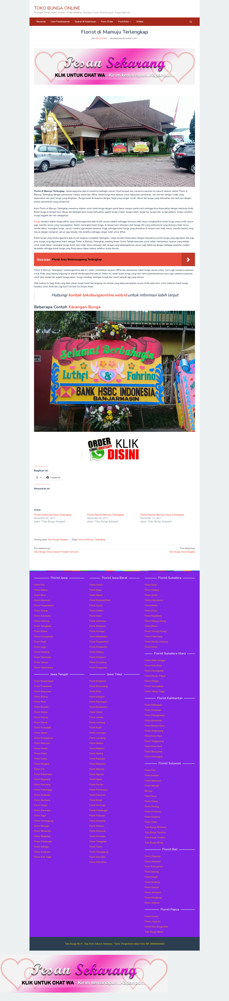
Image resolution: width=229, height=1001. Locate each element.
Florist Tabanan (152, 902)
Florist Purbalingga (43, 789)
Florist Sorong (151, 916)
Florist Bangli (151, 876)
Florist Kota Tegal (42, 856)
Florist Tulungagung (98, 851)
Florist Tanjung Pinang (155, 631)
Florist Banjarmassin (155, 725)
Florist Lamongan (97, 732)
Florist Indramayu (97, 620)
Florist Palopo (151, 801)
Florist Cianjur (96, 605)
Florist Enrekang (153, 811)
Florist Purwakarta (98, 646)
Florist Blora (40, 595)
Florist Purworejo (42, 794)
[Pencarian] (191, 21)
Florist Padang (152, 589)
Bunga (37, 221)
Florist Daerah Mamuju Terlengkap (105, 514)
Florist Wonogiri (41, 825)
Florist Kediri (95, 727)
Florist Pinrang (152, 806)
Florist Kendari (152, 775)
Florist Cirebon (96, 610)
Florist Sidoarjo (96, 825)
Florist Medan (151, 605)
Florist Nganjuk (96, 774)
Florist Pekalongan (43, 774)
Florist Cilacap (41, 610)
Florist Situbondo (97, 830)
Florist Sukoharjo (42, 615)
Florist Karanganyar (43, 636)
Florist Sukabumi (97, 657)
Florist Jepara (40, 732)
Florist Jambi (151, 595)
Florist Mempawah (153, 751)
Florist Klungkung (153, 897)
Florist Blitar (95, 691)
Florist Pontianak (153, 710)
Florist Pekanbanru (154, 600)
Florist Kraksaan (97, 815)
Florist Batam (151, 626)
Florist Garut (95, 615)
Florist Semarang (42, 657)
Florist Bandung (41, 651)
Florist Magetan (96, 748)
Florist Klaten (40, 753)
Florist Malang (96, 753)
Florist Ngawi (95, 779)
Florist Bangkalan (97, 680)
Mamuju (148, 790)
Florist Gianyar (152, 887)
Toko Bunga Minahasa (155, 827)
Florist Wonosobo (42, 830)
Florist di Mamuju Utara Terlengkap (52, 514)
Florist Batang (41, 696)
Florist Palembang (153, 636)
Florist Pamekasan (98, 789)
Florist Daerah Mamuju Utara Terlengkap (162, 514)
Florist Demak (41, 722)
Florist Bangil (95, 800)
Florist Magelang (42, 779)
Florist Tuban (95, 846)
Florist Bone (150, 796)
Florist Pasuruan (97, 794)
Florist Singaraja (152, 856)
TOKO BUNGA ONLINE (57, 8)
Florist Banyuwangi (98, 686)
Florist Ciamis (96, 584)
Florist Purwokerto (43, 686)
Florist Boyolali (41, 706)
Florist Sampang (97, 820)
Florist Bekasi (96, 595)
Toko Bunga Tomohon (155, 832)
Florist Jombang (97, 722)
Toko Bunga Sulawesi (57, 539)
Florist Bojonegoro (98, 701)
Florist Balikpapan (153, 704)
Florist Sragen (41, 805)
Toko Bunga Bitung (154, 842)
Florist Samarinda (153, 720)
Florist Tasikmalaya (43, 667)
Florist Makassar (153, 780)
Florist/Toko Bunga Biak (156, 926)
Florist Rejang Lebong (155, 620)
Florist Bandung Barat (99, 600)
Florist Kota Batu (97, 856)
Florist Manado (152, 785)
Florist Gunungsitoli (154, 670)
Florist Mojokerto (97, 763)
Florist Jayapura (152, 921)
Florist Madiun (41, 589)
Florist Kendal (40, 748)
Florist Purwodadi (42, 727)
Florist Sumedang (97, 662)
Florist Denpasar (153, 861)
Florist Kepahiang (153, 615)
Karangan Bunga (84, 307)
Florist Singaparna (98, 667)
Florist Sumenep (97, 836)
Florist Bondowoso (98, 706)
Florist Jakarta (41, 662)
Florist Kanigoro (97, 696)
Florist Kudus (40, 758)
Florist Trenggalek (42, 626)
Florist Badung (152, 871)
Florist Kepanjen (97, 758)
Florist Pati (39, 584)
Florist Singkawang (154, 730)
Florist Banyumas (42, 691)
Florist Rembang (42, 800)
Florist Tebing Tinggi (154, 691)
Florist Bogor (40, 641)
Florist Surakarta (42, 851)
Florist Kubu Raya (153, 735)
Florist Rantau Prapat (155, 675)
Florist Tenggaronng (154, 741)
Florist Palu (150, 770)
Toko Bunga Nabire (154, 931)
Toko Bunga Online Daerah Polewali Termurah (56, 550)
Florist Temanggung (43, 820)
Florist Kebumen (42, 600)
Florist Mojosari (96, 768)
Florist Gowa (151, 821)
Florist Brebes (41, 631)
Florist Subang (96, 651)
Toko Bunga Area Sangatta (182, 550)
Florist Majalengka (98, 636)
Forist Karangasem (154, 866)
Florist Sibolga (152, 680)
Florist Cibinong (41, 620)
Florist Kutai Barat (153, 746)
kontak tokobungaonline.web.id (97, 295)
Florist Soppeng (152, 816)
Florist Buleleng (152, 882)
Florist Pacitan (96, 784)
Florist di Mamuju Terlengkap (91, 539)
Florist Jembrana (153, 892)
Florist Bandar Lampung (156, 641)
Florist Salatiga (41, 846)
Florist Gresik (95, 712)
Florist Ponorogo (97, 805)
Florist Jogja (40, 646)
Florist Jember (96, 717)
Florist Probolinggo (98, 810)
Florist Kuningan (97, 631)
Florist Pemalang (42, 784)
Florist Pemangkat (153, 756)
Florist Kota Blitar (97, 862)
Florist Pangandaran (43, 605)
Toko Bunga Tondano (155, 837)
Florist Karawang (97, 626)
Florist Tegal (40, 815)
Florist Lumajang (97, 737)
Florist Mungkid (41, 763)
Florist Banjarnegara (43, 680)
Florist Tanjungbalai (154, 686)
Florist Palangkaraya (155, 715)
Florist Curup (151, 610)
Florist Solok (151, 584)
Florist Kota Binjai (153, 665)
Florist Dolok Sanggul (155, 660)
